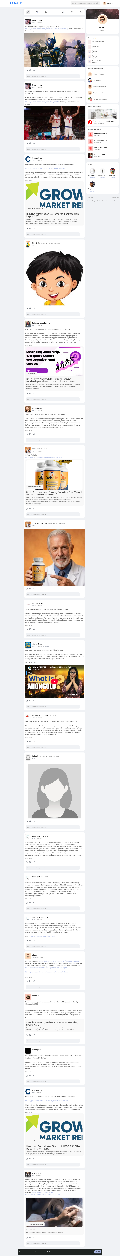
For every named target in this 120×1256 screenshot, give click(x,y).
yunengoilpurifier (100, 140)
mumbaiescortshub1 (101, 134)
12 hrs (34, 758)
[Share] (34, 70)
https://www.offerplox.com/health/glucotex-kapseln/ (59, 961)
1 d (33, 1052)
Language (116, 197)
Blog (93, 201)
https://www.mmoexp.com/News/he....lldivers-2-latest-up (46, 29)
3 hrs (33, 160)
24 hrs (34, 998)
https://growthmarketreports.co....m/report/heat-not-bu (46, 1101)
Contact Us (100, 201)
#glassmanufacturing (40, 1192)
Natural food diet (100, 147)
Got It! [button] (98, 1252)
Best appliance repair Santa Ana (104, 121)
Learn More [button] (73, 1252)
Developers (109, 201)
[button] (85, 3)
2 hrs (33, 23)
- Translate (38, 23)
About (88, 201)
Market (90, 164)
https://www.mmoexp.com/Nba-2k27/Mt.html (42, 102)
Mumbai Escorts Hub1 (101, 154)
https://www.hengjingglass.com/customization (42, 1194)
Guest (102, 27)
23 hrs (34, 957)
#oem (51, 1192)
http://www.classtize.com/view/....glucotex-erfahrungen (46, 968)
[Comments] (30, 70)
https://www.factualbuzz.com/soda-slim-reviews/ (44, 457)
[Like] (30, 70)
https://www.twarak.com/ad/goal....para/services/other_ (46, 972)
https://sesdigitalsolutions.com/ (43, 936)
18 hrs (34, 838)
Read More (28, 180)
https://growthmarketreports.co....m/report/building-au (46, 168)
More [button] (116, 201)
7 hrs (33, 718)
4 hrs (33, 325)
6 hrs (33, 605)
